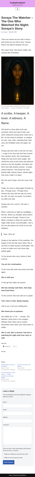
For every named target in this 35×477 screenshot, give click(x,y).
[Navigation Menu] (18, 9)
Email (5, 409)
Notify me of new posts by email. (13, 457)
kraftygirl (5, 32)
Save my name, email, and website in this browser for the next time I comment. (17, 449)
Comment (6, 425)
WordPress (23, 475)
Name (5, 402)
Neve (10, 475)
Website (5, 417)
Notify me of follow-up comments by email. (16, 454)
